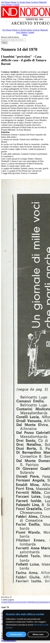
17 (26, 602)
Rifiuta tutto (38, 634)
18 (28, 602)
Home (13, 2)
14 (20, 602)
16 (24, 602)
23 (39, 602)
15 (22, 602)
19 (31, 602)
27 (48, 602)
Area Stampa (6, 4)
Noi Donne (6, 2)
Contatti (16, 4)
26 (46, 602)
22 (37, 602)
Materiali (43, 2)
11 (14, 602)
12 (16, 602)
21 (35, 602)
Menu (25, 35)
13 (18, 602)
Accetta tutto (16, 634)
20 (33, 602)
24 (41, 602)
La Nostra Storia (24, 2)
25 (43, 602)
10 (12, 602)
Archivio (35, 2)
